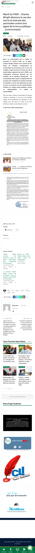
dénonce (28, 290)
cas (12, 290)
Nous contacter (10, 529)
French (7, 1)
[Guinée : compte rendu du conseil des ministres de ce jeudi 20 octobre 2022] (25, 371)
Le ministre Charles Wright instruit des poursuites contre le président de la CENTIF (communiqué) (9, 275)
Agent (8, 290)
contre (22, 290)
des (5, 292)
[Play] (15, 447)
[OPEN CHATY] (30, 548)
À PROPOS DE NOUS (15, 524)
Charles (17, 290)
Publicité (23, 529)
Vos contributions (15, 534)
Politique (6, 33)
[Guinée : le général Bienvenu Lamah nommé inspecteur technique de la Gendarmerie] (7, 168)
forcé (13, 292)
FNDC (9, 292)
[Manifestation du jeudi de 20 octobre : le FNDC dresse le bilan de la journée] (9, 371)
